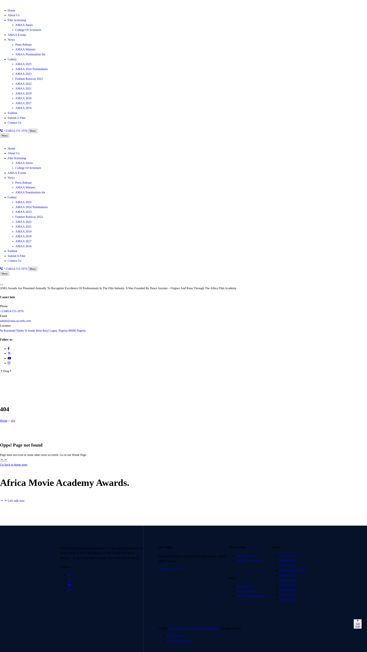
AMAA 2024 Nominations (31, 69)
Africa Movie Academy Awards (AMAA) (194, 628)
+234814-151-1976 (12, 311)
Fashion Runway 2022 (29, 78)
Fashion (12, 113)
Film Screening (17, 20)
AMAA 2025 (23, 64)
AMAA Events (17, 34)
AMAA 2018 (23, 98)
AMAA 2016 (23, 108)
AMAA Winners (25, 49)
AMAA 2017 (23, 103)
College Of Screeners (28, 30)
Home (11, 10)
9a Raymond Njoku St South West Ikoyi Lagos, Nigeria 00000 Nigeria (43, 330)
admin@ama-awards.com (15, 320)
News (11, 39)
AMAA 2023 (23, 73)
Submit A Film (16, 118)
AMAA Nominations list (30, 54)
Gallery (12, 59)
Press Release (23, 44)
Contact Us (14, 122)
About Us (13, 15)
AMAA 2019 (23, 93)
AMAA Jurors (24, 25)
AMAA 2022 (23, 83)
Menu (33, 130)
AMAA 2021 (23, 88)
